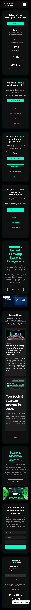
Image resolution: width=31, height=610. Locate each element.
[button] (24, 4)
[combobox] (15, 537)
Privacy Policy (15, 589)
